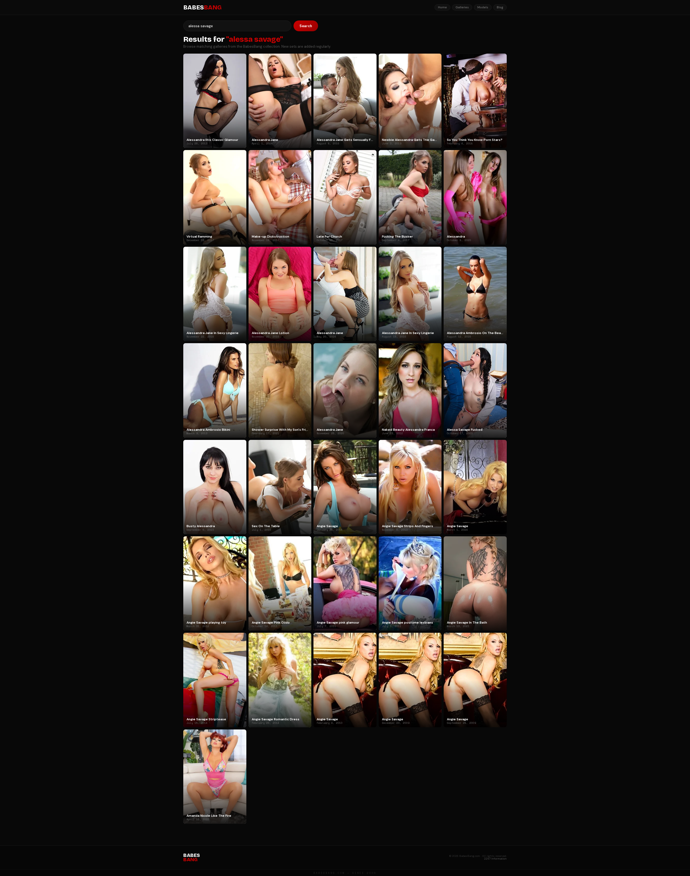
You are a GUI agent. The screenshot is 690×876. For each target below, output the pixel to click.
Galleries (462, 7)
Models (482, 7)
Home (442, 7)
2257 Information (495, 858)
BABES (202, 8)
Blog (500, 7)
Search (305, 26)
